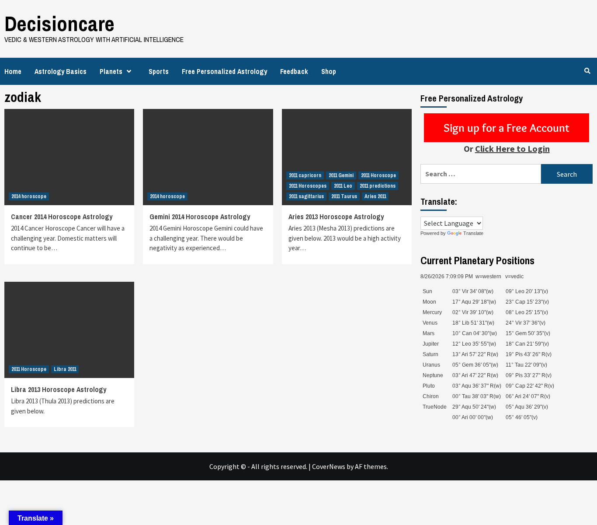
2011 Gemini (341, 175)
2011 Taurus (344, 196)
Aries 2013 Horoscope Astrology (336, 216)
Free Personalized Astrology (224, 71)
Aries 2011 (375, 196)
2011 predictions (378, 185)
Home (12, 71)
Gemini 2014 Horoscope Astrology (199, 216)
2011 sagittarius (306, 196)
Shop (328, 71)
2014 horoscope (28, 196)
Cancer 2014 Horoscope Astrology (61, 216)
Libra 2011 (65, 369)
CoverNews (328, 466)
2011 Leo (343, 185)
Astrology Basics (61, 71)
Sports (159, 71)
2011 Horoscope (378, 175)
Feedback (294, 71)
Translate (473, 233)
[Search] (587, 71)
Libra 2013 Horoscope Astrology (58, 389)
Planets (111, 71)
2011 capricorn (305, 175)
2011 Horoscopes (307, 185)
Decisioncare (59, 23)
